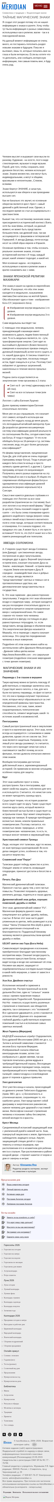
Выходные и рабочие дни (14, 1324)
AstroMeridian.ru (22, 1441)
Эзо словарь (9, 1425)
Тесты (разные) (10, 1364)
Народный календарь (12, 1333)
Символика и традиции (13, 13)
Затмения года (10, 1310)
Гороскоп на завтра (11, 1254)
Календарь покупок (12, 1306)
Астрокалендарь (10, 1271)
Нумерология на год (12, 1377)
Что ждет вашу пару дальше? (20, 1222)
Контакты (17, 1492)
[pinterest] (9, 1436)
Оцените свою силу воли (18, 1237)
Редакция (7, 1492)
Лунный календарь (11, 1289)
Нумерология (9, 1399)
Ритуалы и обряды (11, 1404)
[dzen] (20, 1436)
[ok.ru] (15, 1436)
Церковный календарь (13, 1329)
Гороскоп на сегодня (12, 1249)
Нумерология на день (12, 1381)
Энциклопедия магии (36, 13)
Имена (6, 1391)
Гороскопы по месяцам (13, 1262)
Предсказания (9, 1373)
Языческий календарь (12, 1337)
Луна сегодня (9, 1285)
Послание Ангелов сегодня (19, 1199)
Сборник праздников (12, 1346)
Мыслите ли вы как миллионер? (21, 1227)
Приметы (7, 1416)
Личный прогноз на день (17, 1189)
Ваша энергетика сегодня (18, 1184)
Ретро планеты (10, 1275)
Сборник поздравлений (13, 1341)
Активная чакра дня (15, 1194)
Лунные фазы (9, 1293)
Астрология (8, 1395)
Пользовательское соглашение (35, 1492)
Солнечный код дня (12, 1368)
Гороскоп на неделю (12, 1258)
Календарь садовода (12, 1302)
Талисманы (8, 1421)
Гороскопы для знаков (13, 1267)
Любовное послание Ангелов (19, 1204)
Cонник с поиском (11, 1355)
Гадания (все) (9, 1360)
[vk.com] (4, 1436)
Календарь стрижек (12, 1298)
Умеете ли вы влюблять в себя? (21, 1217)
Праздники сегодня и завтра (15, 1320)
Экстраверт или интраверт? (19, 1232)
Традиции (8, 1412)
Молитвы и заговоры (12, 1408)
